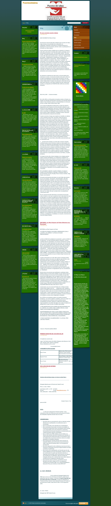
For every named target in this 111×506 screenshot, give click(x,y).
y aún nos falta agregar (27, 180)
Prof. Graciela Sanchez (27, 205)
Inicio (24, 22)
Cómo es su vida (77, 168)
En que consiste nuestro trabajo (49, 33)
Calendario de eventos (79, 47)
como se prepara (25, 252)
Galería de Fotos (77, 40)
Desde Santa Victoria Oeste (80, 145)
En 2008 (24, 112)
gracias (75, 259)
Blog (75, 37)
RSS (25, 503)
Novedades (76, 35)
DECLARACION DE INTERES (48, 366)
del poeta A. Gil (25, 276)
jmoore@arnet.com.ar (61, 390)
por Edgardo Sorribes (26, 229)
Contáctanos (77, 32)
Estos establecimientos (27, 134)
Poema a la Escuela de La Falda (29, 41)
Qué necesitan (77, 190)
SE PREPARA (77, 216)
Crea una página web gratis (72, 503)
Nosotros (76, 30)
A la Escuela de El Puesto (27, 64)
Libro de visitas (77, 45)
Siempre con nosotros (27, 157)
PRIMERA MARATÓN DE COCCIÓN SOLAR (51, 333)
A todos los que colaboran (28, 87)
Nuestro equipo (77, 42)
